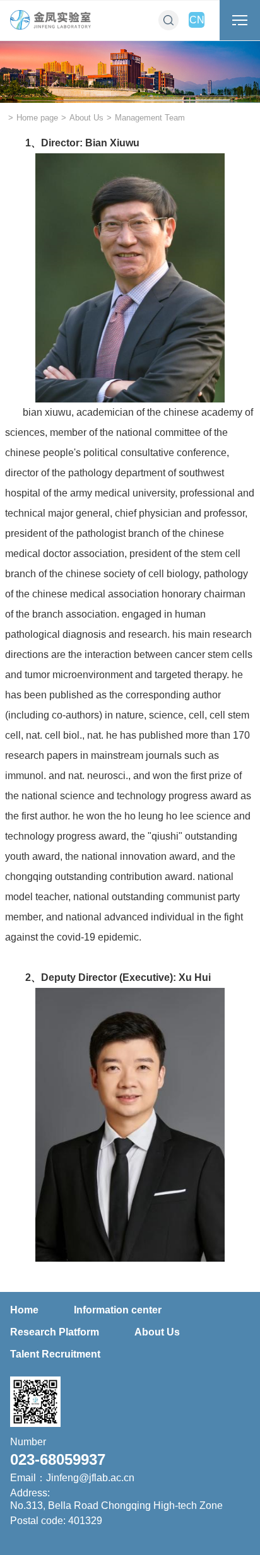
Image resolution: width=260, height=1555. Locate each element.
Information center (118, 1310)
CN (196, 20)
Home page (37, 117)
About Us (86, 117)
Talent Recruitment (55, 1354)
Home (24, 1310)
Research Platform (54, 1332)
